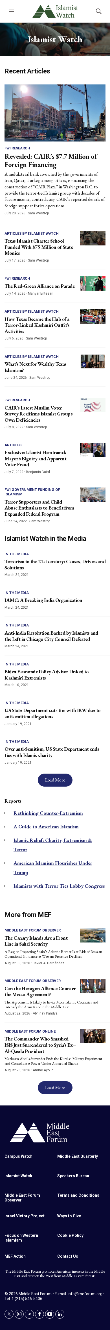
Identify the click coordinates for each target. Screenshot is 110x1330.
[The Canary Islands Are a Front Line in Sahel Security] (92, 935)
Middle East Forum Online (30, 1031)
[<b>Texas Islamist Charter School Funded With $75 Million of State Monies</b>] (92, 238)
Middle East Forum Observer (33, 930)
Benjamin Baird (38, 472)
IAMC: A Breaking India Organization (43, 600)
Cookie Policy (70, 1235)
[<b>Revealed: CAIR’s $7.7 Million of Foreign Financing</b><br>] (55, 113)
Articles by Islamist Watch (32, 233)
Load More (55, 780)
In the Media (17, 554)
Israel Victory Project (25, 1216)
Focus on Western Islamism (21, 1237)
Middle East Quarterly (77, 1156)
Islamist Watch (18, 1176)
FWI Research (17, 148)
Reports (13, 801)
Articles (13, 445)
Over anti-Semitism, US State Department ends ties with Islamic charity (52, 752)
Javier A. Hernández (48, 963)
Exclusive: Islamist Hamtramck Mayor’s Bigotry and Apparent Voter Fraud (36, 458)
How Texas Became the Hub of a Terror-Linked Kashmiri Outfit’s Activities (37, 325)
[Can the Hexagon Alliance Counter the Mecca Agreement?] (92, 986)
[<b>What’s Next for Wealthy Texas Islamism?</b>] (92, 361)
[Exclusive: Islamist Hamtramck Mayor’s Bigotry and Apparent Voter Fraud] (92, 450)
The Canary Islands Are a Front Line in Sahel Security (36, 941)
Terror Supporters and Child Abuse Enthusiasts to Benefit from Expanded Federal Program (39, 508)
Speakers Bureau (73, 1176)
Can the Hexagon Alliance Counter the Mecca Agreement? (40, 991)
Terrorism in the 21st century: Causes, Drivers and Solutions (55, 564)
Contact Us (67, 1256)
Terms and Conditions (78, 1195)
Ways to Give (69, 1216)
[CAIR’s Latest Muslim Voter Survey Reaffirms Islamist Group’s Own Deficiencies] (92, 405)
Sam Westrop (38, 213)
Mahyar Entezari (40, 293)
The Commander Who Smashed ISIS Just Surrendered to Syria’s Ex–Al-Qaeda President (40, 1044)
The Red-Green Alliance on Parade (39, 286)
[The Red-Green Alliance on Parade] (92, 283)
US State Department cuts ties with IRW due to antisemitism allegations (53, 713)
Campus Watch (18, 1156)
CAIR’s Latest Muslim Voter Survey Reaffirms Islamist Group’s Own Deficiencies (39, 413)
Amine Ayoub (43, 1070)
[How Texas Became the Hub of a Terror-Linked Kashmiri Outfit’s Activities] (92, 316)
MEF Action (15, 1256)
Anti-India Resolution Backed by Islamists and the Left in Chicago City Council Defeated (51, 636)
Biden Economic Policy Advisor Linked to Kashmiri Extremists (47, 674)
